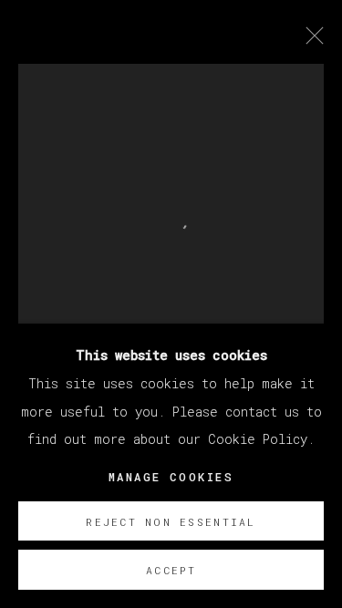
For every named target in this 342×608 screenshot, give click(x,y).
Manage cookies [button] (171, 477)
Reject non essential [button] (170, 522)
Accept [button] (171, 570)
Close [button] (310, 41)
